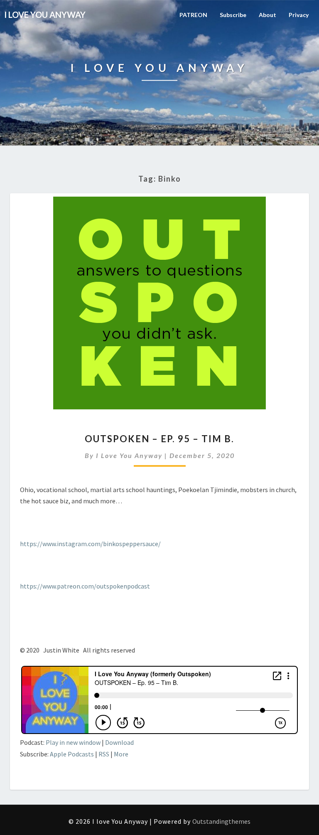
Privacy (299, 14)
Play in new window (73, 742)
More (121, 754)
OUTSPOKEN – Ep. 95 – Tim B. (159, 438)
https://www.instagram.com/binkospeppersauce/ (90, 543)
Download (119, 742)
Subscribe (233, 14)
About (267, 14)
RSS (103, 754)
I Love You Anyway (129, 455)
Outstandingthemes (221, 821)
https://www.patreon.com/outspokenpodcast (85, 586)
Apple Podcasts (72, 754)
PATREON (193, 14)
